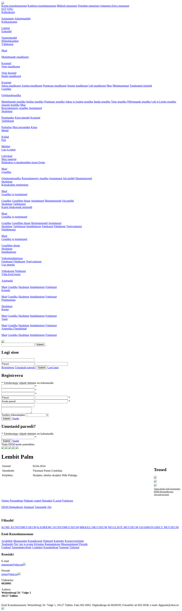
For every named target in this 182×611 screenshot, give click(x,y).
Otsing (5, 500)
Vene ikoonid (8, 72)
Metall (5, 130)
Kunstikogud (35, 540)
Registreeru (7, 367)
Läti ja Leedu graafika (163, 101)
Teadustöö (7, 544)
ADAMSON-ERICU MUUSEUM (159, 527)
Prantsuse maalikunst (54, 85)
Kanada (5, 290)
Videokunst (7, 271)
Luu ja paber (8, 149)
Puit (3, 140)
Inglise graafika (35, 101)
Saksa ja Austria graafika (79, 101)
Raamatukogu (52, 544)
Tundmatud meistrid (141, 85)
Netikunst (20, 271)
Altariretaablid (22, 18)
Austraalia (7, 280)
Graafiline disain (21, 200)
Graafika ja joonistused (14, 194)
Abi (49, 507)
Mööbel (5, 146)
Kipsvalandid (22, 117)
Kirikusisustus (9, 21)
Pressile (83, 544)
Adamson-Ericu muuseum (114, 5)
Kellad (5, 136)
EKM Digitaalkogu (12, 507)
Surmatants (7, 18)
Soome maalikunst (77, 85)
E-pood (57, 500)
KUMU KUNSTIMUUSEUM (18, 527)
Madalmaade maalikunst (15, 56)
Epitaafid (6, 31)
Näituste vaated (32, 500)
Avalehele (7, 540)
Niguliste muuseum (88, 5)
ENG (10, 8)
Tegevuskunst (74, 226)
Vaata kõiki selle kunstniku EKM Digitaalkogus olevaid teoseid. (167, 491)
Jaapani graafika (10, 104)
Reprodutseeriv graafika (14, 108)
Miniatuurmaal (121, 85)
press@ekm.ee (9, 574)
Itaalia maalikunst (11, 76)
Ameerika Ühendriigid (14, 328)
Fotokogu (67, 500)
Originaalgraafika (11, 95)
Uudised (6, 547)
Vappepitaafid (9, 37)
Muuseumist (20, 540)
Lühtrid (5, 28)
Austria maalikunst (31, 85)
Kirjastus (39, 544)
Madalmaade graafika (13, 101)
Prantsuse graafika (54, 101)
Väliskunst (7, 44)
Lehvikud (6, 155)
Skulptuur (6, 111)
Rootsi (5, 309)
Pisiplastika (7, 117)
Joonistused (35, 108)
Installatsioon (33, 226)
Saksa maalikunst (11, 85)
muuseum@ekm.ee (12, 564)
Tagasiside (41, 507)
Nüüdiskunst (8, 229)
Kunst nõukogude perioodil (16, 207)
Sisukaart (29, 507)
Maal (4, 50)
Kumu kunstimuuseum (14, 5)
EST (4, 8)
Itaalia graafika (102, 101)
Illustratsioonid (83, 178)
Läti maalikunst (97, 85)
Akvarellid (69, 178)
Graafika (6, 88)
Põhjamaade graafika (139, 101)
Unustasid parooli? (25, 367)
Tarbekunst (7, 120)
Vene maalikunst (10, 66)
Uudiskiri (37, 547)
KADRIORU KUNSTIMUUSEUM (58, 527)
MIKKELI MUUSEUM (93, 527)
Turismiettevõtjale (21, 547)
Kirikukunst (8, 12)
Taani (4, 319)
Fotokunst (47, 226)
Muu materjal (8, 159)
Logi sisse (53, 367)
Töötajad (74, 547)
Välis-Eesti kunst (10, 274)
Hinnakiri (47, 500)
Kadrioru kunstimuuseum (42, 5)
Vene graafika (119, 101)
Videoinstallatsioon (12, 258)
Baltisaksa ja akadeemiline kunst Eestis (23, 162)
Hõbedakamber (10, 40)
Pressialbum (16, 500)
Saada (15, 418)
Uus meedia (8, 264)
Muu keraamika (21, 127)
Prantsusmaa (8, 299)
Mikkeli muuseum (67, 5)
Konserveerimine (74, 540)
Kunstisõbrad (50, 547)
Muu (109, 85)
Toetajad (64, 547)
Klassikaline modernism (14, 184)
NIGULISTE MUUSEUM (123, 527)
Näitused (48, 540)
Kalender (59, 540)
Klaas (34, 127)
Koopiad (6, 63)
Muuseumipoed (69, 544)
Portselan (6, 127)
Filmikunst (60, 226)
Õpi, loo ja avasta (23, 544)
